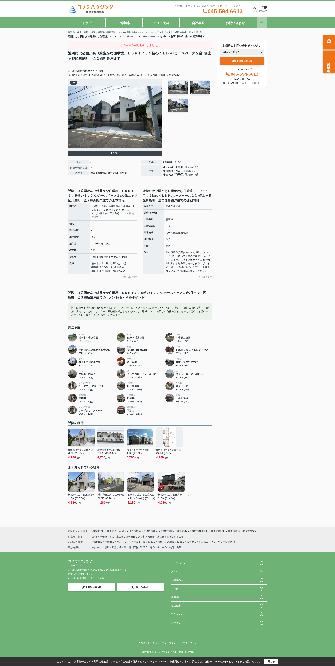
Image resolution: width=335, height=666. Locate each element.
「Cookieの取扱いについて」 (226, 661)
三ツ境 (127, 547)
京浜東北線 (139, 542)
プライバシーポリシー (166, 643)
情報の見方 (132, 277)
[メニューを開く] (261, 22)
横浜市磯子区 (218, 531)
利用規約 (145, 643)
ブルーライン (124, 542)
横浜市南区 (169, 531)
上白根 (120, 536)
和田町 (179, 174)
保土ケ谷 (162, 547)
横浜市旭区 (98, 531)
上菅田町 (131, 536)
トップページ (178, 563)
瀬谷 (152, 547)
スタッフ (176, 571)
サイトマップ (189, 643)
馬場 (95, 536)
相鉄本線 (168, 167)
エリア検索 (161, 23)
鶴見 (171, 547)
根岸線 (181, 542)
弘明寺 (144, 547)
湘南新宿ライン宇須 (210, 542)
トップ (86, 23)
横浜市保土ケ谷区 (87, 70)
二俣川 (105, 547)
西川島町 (172, 536)
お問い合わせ (235, 23)
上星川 (179, 167)
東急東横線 (229, 542)
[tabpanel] (189, 96)
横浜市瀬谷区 (136, 531)
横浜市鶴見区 (153, 531)
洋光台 (104, 536)
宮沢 (112, 536)
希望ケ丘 (116, 547)
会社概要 (198, 23)
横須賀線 (192, 542)
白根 (181, 536)
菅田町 (152, 536)
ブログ (174, 588)
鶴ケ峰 (96, 547)
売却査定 (176, 605)
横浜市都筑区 (249, 531)
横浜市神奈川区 (200, 531)
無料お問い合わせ (242, 60)
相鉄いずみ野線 (166, 542)
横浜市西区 (234, 531)
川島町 (101, 70)
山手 (178, 547)
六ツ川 (142, 536)
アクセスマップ (179, 614)
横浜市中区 (183, 531)
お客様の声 (177, 580)
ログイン (254, 11)
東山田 (161, 536)
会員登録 (176, 597)
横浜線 (152, 542)
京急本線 (110, 542)
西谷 (177, 170)
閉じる (271, 661)
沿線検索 (124, 23)
